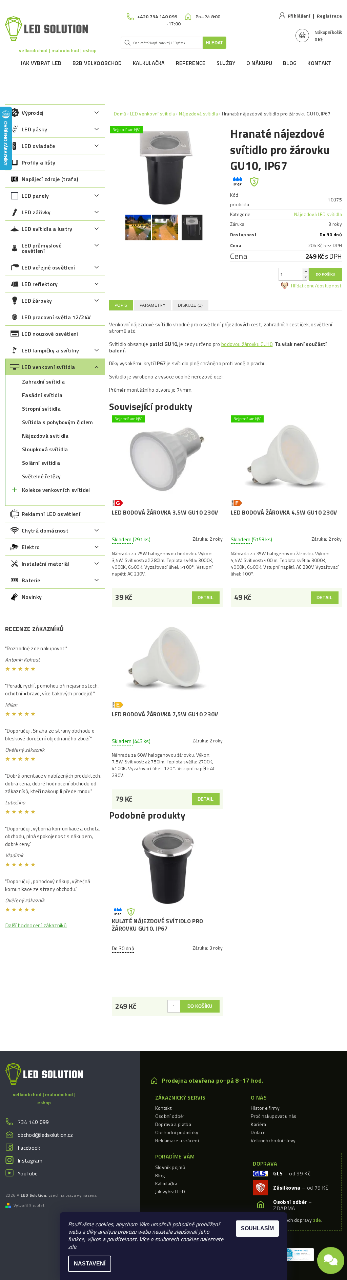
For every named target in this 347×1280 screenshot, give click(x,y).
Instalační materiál (45, 564)
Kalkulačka (149, 63)
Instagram (30, 1160)
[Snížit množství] (306, 277)
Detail (206, 597)
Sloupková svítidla (45, 449)
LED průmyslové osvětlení (41, 248)
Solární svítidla (41, 463)
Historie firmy (265, 1107)
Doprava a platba (173, 1124)
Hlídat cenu (303, 285)
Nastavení (89, 1263)
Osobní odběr (170, 1116)
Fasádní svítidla (42, 395)
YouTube (28, 1173)
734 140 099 (33, 1122)
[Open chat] (330, 1256)
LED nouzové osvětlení (50, 334)
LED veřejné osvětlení (48, 267)
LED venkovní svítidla (48, 367)
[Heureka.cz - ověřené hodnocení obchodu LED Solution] (297, 1254)
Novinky (32, 597)
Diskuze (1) (190, 305)
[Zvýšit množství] (306, 271)
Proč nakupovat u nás (273, 1116)
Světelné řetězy (41, 476)
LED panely (35, 196)
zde (72, 1246)
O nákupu (259, 63)
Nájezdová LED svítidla (318, 214)
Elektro (31, 547)
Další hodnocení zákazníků (36, 925)
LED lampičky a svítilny (50, 350)
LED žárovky (37, 301)
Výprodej (33, 113)
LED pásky (34, 129)
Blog (290, 63)
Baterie (31, 580)
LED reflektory (40, 284)
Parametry (153, 305)
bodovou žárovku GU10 (246, 344)
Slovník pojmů (170, 1167)
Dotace (258, 1132)
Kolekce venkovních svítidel (56, 490)
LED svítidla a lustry (47, 229)
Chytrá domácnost (45, 530)
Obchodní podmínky (176, 1132)
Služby (226, 63)
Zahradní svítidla (43, 381)
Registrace (329, 15)
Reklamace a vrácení (177, 1140)
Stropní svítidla (41, 409)
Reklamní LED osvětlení (51, 514)
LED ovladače (38, 146)
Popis (121, 305)
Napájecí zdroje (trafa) (50, 179)
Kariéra (258, 1124)
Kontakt (319, 63)
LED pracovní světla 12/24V (56, 317)
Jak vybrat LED (41, 63)
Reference (191, 63)
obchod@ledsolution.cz (45, 1135)
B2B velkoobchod (97, 63)
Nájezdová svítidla (45, 436)
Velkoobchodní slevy (273, 1140)
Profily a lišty (39, 162)
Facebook (29, 1148)
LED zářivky (36, 212)
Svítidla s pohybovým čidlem (57, 422)
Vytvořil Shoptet (29, 1205)
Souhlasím (257, 1228)
